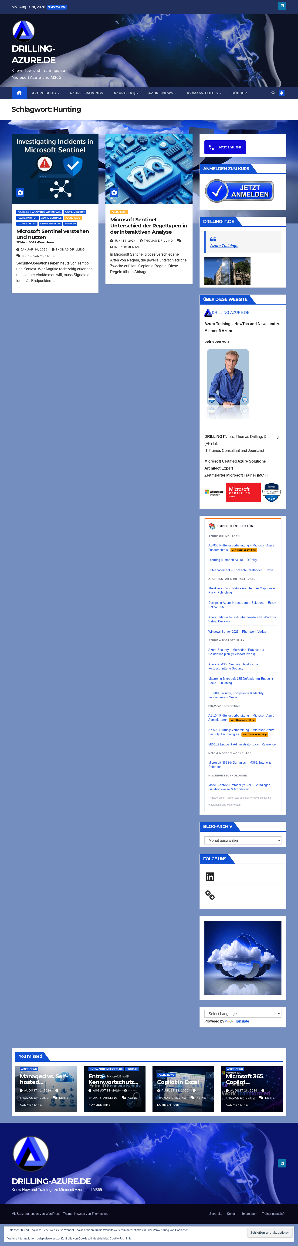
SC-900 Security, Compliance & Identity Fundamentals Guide (236, 695)
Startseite (215, 1213)
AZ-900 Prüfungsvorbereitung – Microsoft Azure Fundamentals (241, 547)
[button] (273, 93)
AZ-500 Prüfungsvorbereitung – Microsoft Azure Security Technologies (241, 732)
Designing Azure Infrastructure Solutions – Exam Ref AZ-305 (242, 605)
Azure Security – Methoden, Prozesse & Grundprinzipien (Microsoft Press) (236, 652)
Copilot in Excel (178, 1082)
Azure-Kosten (27, 223)
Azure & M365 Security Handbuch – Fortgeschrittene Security (233, 666)
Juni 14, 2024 (126, 240)
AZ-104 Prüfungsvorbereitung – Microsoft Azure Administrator (241, 717)
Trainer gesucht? (273, 1213)
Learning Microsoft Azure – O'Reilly (232, 560)
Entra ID (70, 223)
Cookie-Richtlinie (121, 1238)
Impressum (249, 1213)
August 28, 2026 (176, 1090)
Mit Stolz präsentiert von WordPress (36, 1213)
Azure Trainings (86, 93)
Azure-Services (50, 223)
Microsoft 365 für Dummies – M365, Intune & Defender (239, 765)
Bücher (239, 93)
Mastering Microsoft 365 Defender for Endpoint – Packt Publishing (242, 681)
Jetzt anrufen (229, 147)
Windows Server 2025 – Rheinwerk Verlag (237, 631)
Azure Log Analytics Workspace (39, 212)
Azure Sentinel (51, 217)
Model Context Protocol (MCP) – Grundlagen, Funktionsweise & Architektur (239, 787)
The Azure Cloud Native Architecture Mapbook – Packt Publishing (241, 590)
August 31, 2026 (38, 1090)
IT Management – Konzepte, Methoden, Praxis (240, 570)
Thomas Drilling (70, 249)
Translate (241, 1021)
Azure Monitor (75, 212)
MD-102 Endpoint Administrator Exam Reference (242, 744)
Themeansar (100, 1213)
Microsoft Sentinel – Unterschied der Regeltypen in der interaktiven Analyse (148, 225)
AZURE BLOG (44, 93)
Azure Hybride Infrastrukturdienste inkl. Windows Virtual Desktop (242, 619)
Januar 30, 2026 (34, 249)
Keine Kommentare (38, 255)
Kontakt (232, 1213)
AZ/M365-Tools (203, 93)
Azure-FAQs (126, 93)
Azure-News (161, 93)
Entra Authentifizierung (106, 1069)
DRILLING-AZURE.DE (231, 313)
